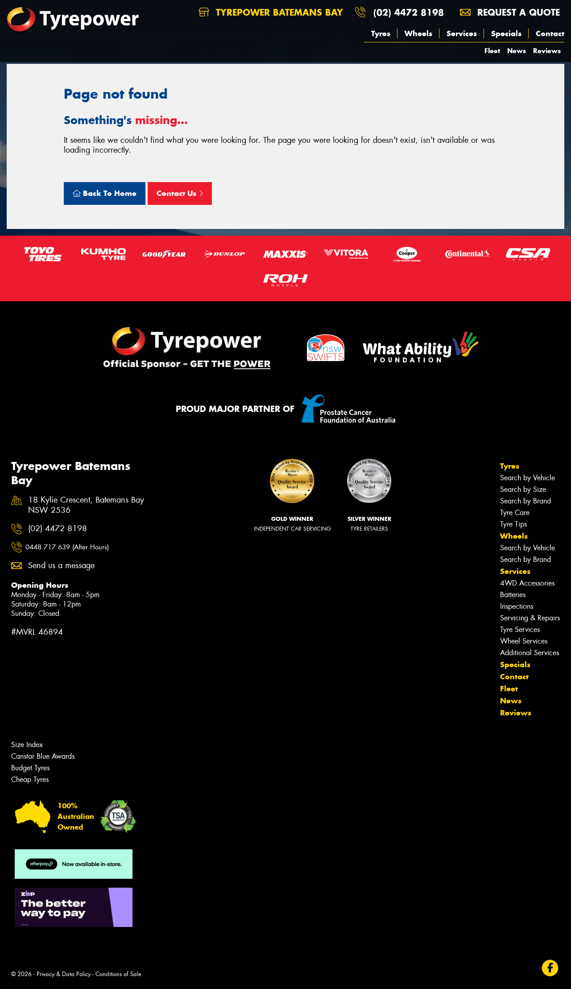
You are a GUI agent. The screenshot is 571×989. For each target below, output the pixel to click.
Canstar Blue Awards (42, 756)
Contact (550, 33)
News (516, 50)
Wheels (418, 33)
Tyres (380, 33)
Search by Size (523, 489)
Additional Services (529, 652)
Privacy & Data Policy (64, 974)
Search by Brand (525, 501)
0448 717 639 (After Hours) (67, 547)
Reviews (547, 50)
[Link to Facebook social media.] (550, 968)
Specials (506, 33)
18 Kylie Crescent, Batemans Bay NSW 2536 (86, 505)
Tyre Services (520, 629)
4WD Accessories (527, 583)
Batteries (512, 594)
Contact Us (178, 193)
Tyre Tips (513, 524)
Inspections (516, 606)
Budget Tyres (30, 768)
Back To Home (109, 193)
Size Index (27, 744)
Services (462, 33)
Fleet (492, 50)
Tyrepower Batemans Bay (278, 12)
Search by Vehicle (527, 477)
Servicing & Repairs (530, 618)
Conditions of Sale (118, 974)
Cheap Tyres (30, 779)
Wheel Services (523, 641)
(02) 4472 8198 (408, 12)
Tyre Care (515, 512)
